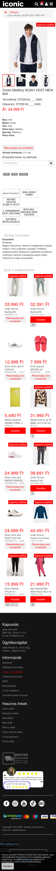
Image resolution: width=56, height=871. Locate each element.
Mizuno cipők (8, 727)
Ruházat (14, 12)
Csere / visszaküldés (12, 671)
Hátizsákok (7, 717)
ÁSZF (5, 681)
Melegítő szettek (10, 713)
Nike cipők (7, 722)
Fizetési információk (12, 676)
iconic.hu (6, 829)
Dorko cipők (8, 708)
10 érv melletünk (10, 690)
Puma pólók (8, 741)
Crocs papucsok (10, 736)
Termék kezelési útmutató (15, 695)
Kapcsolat (7, 662)
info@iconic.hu (17, 635)
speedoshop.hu (19, 829)
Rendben (7, 866)
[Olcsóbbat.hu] (9, 844)
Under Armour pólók (12, 731)
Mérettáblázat (9, 685)
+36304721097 (18, 650)
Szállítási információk (12, 667)
